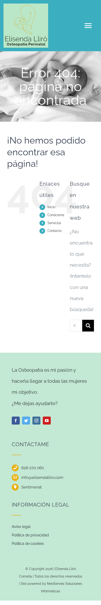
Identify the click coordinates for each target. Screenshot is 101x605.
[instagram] (36, 421)
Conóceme (55, 215)
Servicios (54, 223)
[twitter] (26, 421)
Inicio (51, 207)
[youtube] (47, 421)
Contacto (54, 231)
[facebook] (16, 421)
